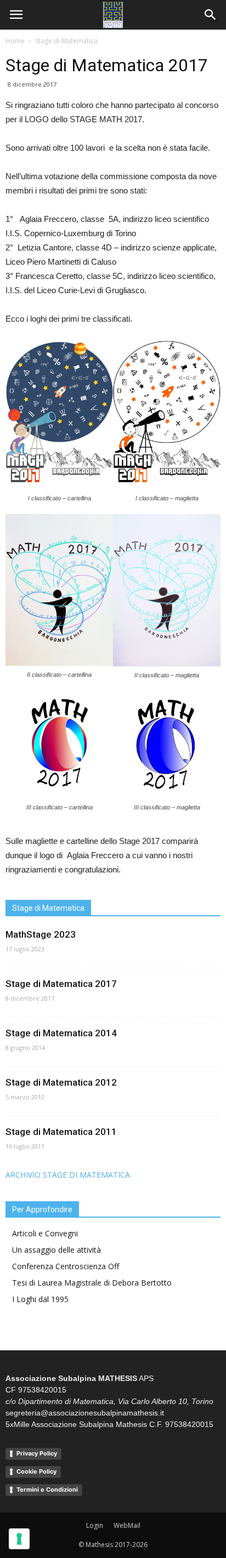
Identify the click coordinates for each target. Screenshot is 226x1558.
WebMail (127, 1525)
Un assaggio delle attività (56, 1250)
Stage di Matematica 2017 (61, 983)
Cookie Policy (36, 1471)
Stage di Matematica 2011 (61, 1131)
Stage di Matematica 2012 (61, 1082)
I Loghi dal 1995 (40, 1299)
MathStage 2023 (40, 934)
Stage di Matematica (66, 40)
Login (94, 1525)
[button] (210, 15)
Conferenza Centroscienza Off (65, 1266)
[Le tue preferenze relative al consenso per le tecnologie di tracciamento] (19, 1538)
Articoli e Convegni (45, 1233)
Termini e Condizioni (47, 1489)
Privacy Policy (36, 1453)
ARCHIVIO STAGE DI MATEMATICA (67, 1174)
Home (15, 40)
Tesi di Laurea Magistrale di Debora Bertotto (92, 1282)
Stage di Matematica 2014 (61, 1033)
